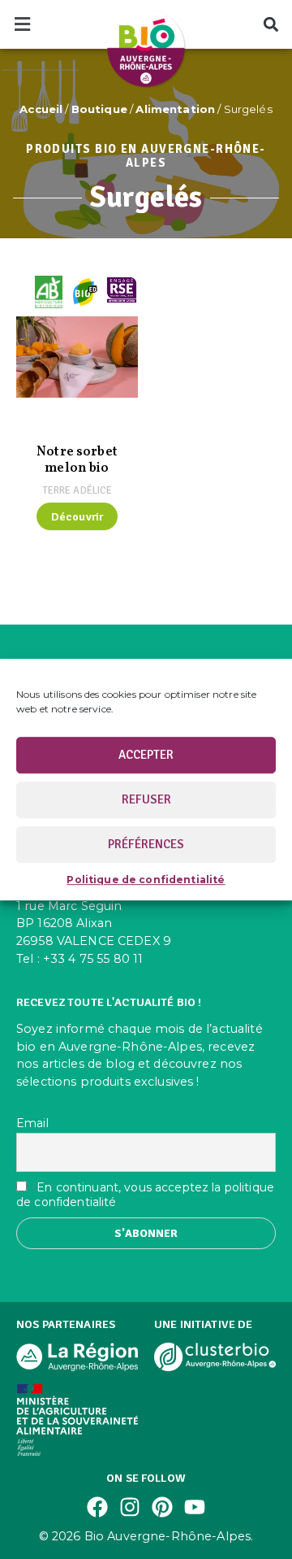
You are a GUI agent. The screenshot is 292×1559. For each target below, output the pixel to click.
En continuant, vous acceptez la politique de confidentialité (145, 1194)
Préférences (146, 844)
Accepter (146, 754)
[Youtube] (194, 1507)
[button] (22, 25)
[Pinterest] (162, 1507)
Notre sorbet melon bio (77, 460)
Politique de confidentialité (146, 879)
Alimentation (175, 108)
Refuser (146, 799)
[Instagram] (129, 1507)
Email (32, 1123)
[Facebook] (97, 1507)
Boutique (99, 108)
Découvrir (77, 516)
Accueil (40, 108)
